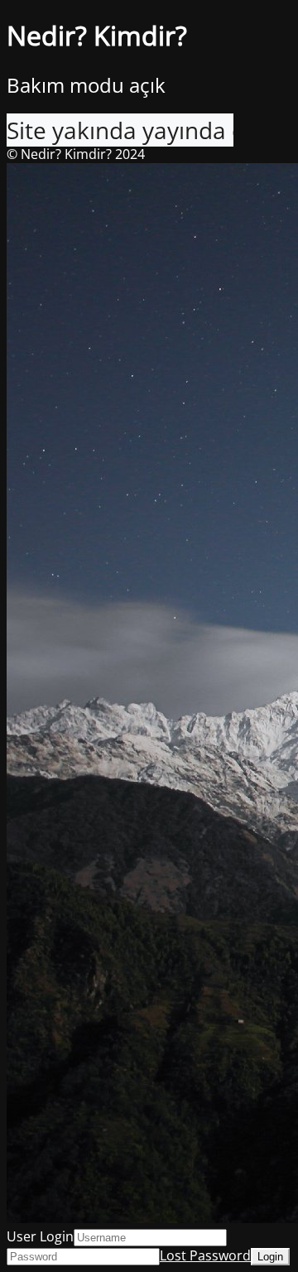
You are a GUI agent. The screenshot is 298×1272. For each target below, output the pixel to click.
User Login (40, 1236)
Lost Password (205, 1255)
